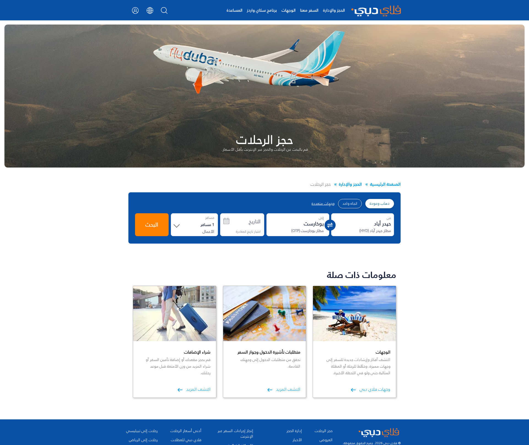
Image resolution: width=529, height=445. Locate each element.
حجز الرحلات (324, 431)
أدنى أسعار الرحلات (185, 431)
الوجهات (289, 10)
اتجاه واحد (349, 203)
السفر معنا (309, 10)
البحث (151, 224)
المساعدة (234, 10)
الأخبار (297, 440)
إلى (321, 218)
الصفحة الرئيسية (385, 184)
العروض (326, 440)
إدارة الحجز (294, 431)
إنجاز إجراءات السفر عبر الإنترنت (235, 433)
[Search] (164, 12)
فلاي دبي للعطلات (186, 440)
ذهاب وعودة (380, 203)
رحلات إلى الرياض (143, 440)
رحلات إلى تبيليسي (142, 431)
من (389, 218)
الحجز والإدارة (334, 10)
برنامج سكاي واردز (262, 10)
